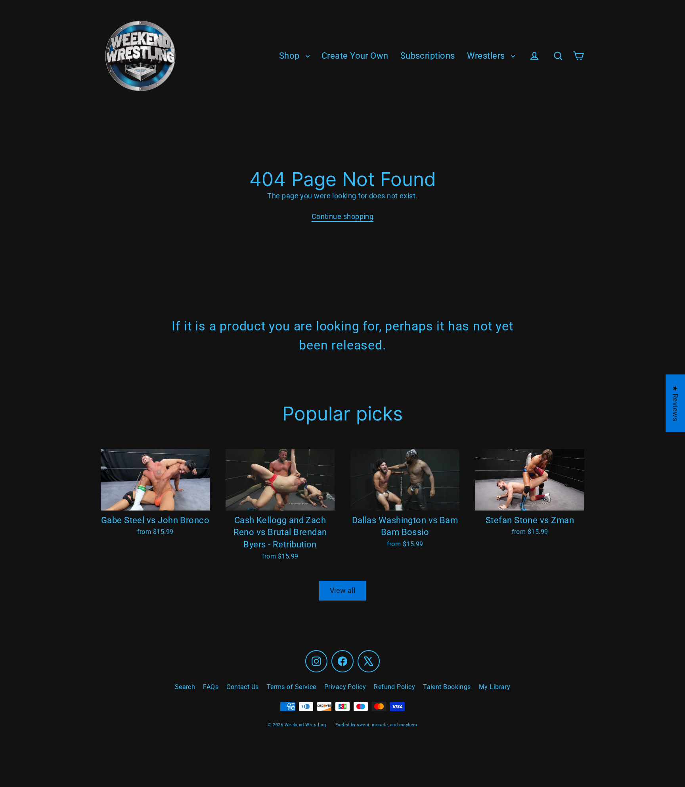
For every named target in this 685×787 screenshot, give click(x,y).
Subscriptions (427, 56)
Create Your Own (354, 56)
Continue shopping (343, 216)
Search (185, 687)
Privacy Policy (345, 687)
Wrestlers (487, 56)
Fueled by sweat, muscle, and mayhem (376, 724)
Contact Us (242, 687)
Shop (290, 56)
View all (343, 590)
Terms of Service (291, 687)
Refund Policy (394, 687)
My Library (495, 687)
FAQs (210, 687)
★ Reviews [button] (675, 403)
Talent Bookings (447, 687)
